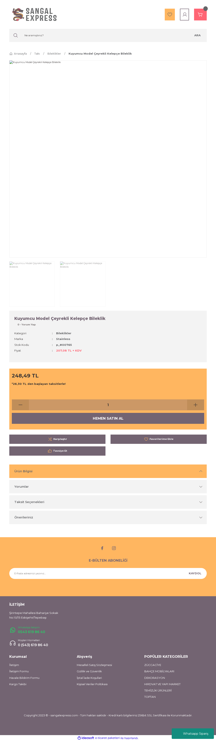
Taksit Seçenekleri (29, 502)
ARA (197, 35)
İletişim (14, 665)
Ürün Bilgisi (23, 471)
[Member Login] (184, 14)
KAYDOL (195, 573)
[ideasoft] (85, 738)
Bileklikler (63, 333)
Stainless (63, 339)
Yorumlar (21, 487)
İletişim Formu (19, 671)
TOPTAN (150, 696)
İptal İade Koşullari (89, 677)
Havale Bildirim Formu (24, 677)
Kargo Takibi (17, 684)
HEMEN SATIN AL (108, 418)
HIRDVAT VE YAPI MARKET (162, 684)
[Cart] (200, 14)
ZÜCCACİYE (152, 665)
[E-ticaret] (107, 738)
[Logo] (34, 14)
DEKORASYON (154, 677)
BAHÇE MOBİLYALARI (159, 671)
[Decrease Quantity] (20, 405)
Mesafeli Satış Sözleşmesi (94, 665)
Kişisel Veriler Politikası (92, 684)
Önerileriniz (23, 517)
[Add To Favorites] (159, 439)
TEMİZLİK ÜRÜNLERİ (158, 690)
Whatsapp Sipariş (195, 734)
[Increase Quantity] (195, 405)
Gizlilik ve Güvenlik (89, 671)
